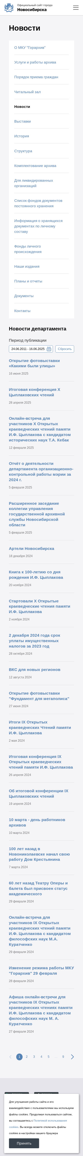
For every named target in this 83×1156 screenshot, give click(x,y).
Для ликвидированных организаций (33, 183)
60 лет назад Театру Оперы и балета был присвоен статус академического (38, 888)
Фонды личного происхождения (28, 249)
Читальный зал (27, 92)
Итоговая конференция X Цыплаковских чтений (34, 392)
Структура (23, 151)
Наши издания (26, 266)
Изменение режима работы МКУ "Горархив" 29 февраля (41, 970)
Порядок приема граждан (36, 77)
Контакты (22, 311)
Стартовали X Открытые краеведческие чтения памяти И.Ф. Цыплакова (39, 606)
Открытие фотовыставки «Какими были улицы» (34, 363)
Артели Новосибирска (31, 548)
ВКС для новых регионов (34, 669)
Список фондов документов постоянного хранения (38, 203)
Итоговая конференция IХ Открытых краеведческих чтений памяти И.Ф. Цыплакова (41, 762)
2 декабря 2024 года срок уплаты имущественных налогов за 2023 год (34, 640)
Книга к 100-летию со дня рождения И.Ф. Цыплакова (36, 575)
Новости (22, 107)
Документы (24, 296)
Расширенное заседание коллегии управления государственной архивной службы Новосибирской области (37, 514)
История (21, 136)
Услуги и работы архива (35, 62)
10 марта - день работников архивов (37, 822)
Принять (24, 1143)
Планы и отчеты (28, 281)
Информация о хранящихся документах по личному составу (38, 226)
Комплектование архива (35, 166)
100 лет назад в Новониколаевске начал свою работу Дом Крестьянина (39, 854)
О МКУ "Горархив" (30, 48)
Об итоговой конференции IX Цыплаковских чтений (38, 793)
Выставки (22, 121)
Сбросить (65, 349)
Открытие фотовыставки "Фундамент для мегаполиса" (39, 696)
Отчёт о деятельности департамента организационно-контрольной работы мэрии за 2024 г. (41, 471)
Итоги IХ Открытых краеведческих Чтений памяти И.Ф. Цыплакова (40, 727)
